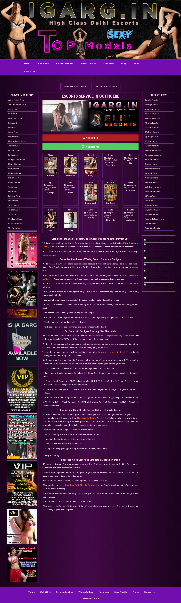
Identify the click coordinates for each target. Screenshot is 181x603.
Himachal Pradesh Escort (17, 141)
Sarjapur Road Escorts (152, 182)
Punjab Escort (13, 192)
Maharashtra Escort (15, 164)
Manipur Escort (13, 169)
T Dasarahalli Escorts (152, 169)
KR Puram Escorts (151, 196)
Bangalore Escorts (151, 100)
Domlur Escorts (150, 224)
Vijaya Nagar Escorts (152, 137)
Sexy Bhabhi (120, 592)
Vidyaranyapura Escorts (153, 210)
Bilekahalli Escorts (151, 205)
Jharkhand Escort (14, 146)
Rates (136, 63)
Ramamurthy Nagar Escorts (154, 219)
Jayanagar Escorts (151, 105)
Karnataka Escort (14, 150)
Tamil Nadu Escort (14, 205)
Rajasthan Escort (14, 196)
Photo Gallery (88, 63)
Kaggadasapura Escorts (153, 155)
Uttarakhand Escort (15, 224)
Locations (108, 63)
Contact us (29, 71)
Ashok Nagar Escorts (152, 114)
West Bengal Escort (15, 228)
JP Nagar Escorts (151, 141)
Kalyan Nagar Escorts (152, 192)
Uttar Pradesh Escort (15, 219)
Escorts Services (64, 63)
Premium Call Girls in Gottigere (81, 485)
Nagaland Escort (14, 182)
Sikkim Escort (13, 201)
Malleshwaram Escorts (153, 150)
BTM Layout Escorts (152, 132)
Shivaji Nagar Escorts (152, 228)
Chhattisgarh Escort (15, 118)
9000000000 (92, 138)
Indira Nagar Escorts (152, 109)
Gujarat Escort (13, 132)
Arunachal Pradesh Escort (17, 105)
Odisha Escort (13, 187)
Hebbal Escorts (150, 201)
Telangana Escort (14, 210)
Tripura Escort (13, 214)
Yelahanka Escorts (151, 178)
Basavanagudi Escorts (152, 160)
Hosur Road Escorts (152, 214)
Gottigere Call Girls (86, 418)
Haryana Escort (13, 137)
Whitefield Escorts (151, 123)
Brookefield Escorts (151, 173)
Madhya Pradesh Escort (16, 160)
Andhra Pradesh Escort (16, 100)
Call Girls (43, 63)
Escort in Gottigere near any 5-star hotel (114, 335)
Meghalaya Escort (14, 173)
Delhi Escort (12, 123)
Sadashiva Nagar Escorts (153, 187)
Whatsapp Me (92, 146)
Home (27, 63)
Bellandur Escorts (151, 164)
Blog (123, 63)
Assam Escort (13, 109)
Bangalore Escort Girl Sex (110, 352)
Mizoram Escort (13, 178)
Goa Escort (12, 128)
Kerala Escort (13, 155)
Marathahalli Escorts (152, 128)
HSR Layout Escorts (152, 146)
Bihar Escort (12, 114)
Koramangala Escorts (152, 118)
